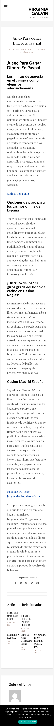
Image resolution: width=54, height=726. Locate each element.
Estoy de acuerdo (28, 722)
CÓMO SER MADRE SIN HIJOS (13, 615)
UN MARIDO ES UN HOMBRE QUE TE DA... (40, 640)
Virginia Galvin (38, 11)
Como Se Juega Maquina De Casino (26, 639)
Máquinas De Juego (18, 491)
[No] (50, 715)
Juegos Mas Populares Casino (24, 496)
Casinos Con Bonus (18, 193)
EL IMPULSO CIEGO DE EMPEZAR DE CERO (26, 618)
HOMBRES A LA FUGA (13, 636)
